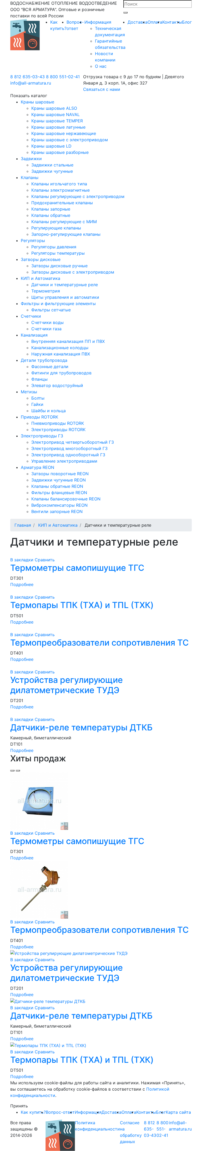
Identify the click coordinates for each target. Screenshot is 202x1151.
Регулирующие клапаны (56, 228)
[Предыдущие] (12, 770)
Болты (37, 398)
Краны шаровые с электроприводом (69, 139)
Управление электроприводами (64, 461)
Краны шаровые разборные (60, 152)
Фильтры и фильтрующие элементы (58, 303)
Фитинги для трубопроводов (61, 372)
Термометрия (45, 291)
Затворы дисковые (40, 259)
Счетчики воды (47, 322)
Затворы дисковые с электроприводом (72, 272)
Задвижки (31, 158)
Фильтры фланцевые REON (59, 492)
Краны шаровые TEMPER (57, 120)
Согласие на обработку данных (131, 1132)
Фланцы (39, 379)
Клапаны (29, 177)
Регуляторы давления (53, 246)
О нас (101, 66)
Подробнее (21, 584)
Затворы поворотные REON (60, 473)
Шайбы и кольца (48, 410)
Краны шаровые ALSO (54, 108)
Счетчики (31, 316)
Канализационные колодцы (59, 347)
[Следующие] (18, 770)
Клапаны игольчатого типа (59, 183)
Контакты (172, 22)
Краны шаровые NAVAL (55, 114)
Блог (187, 22)
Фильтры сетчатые (51, 309)
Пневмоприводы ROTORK (57, 423)
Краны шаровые (37, 101)
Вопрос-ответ (60, 1112)
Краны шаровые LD (51, 146)
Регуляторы (33, 240)
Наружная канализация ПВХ (60, 354)
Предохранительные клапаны (62, 202)
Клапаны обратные (50, 215)
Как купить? (33, 1112)
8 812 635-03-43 (27, 76)
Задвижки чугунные (52, 171)
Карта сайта (178, 1112)
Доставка (138, 22)
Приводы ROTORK (39, 417)
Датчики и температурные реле (64, 284)
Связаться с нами (101, 89)
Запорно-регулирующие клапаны (65, 234)
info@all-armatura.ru (30, 83)
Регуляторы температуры (58, 253)
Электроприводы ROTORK (58, 429)
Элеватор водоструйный (57, 385)
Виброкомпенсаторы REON (59, 505)
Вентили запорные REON (57, 511)
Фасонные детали (49, 366)
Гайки (37, 404)
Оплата (155, 22)
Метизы (29, 391)
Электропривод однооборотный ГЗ (68, 454)
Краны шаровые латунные (58, 127)
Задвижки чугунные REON (58, 480)
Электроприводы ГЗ (42, 435)
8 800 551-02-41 (63, 76)
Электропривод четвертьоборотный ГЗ (72, 442)
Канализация (34, 335)
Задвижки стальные (52, 165)
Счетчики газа (46, 328)
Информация (97, 22)
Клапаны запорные (50, 209)
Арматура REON (37, 467)
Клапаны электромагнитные (60, 190)
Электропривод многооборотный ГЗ (69, 448)
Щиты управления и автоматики (65, 297)
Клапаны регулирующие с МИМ (64, 221)
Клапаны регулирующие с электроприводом (77, 196)
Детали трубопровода (44, 360)
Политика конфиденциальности (97, 1126)
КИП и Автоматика (40, 278)
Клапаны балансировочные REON (65, 498)
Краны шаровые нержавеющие (63, 133)
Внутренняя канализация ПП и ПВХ (68, 341)
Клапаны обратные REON (57, 486)
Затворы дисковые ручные (59, 265)
